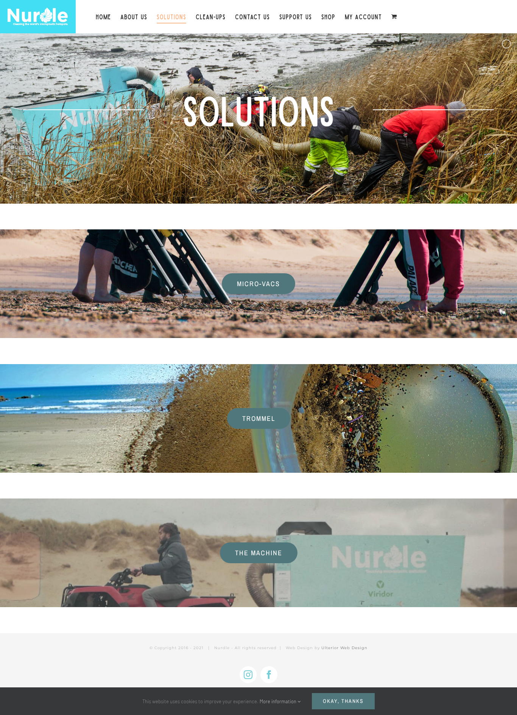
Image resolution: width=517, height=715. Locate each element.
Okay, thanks (343, 701)
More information (278, 701)
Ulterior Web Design (344, 647)
